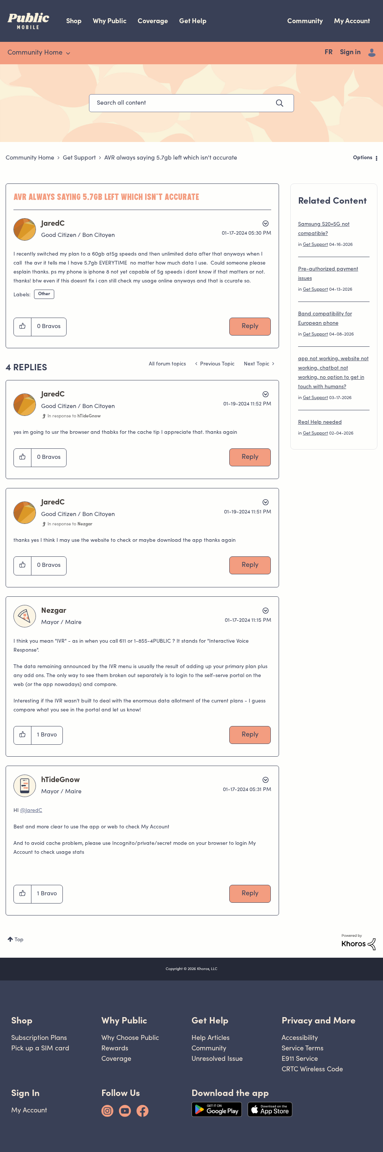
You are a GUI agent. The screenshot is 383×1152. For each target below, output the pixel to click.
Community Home (30, 158)
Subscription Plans (39, 1037)
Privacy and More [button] (319, 1020)
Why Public (109, 20)
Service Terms (303, 1048)
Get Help (192, 20)
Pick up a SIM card (40, 1048)
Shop (74, 20)
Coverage (153, 20)
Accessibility (300, 1037)
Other (44, 294)
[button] (22, 327)
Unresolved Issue (217, 1058)
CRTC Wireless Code (312, 1069)
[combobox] (191, 103)
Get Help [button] (210, 1020)
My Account (352, 20)
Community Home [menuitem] (34, 53)
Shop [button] (22, 1020)
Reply (250, 326)
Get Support (79, 158)
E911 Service (300, 1058)
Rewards (114, 1048)
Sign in (350, 52)
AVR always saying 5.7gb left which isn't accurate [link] (170, 158)
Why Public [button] (124, 1020)
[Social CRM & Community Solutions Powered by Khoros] (359, 942)
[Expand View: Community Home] (68, 53)
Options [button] (363, 158)
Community (305, 20)
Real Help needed (320, 422)
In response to (74, 416)
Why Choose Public (130, 1037)
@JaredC (31, 810)
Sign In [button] (25, 1093)
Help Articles (211, 1037)
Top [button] (19, 940)
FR (329, 52)
